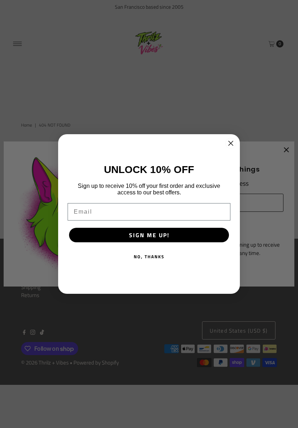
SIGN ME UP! (149, 235)
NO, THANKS (149, 256)
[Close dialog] (230, 143)
